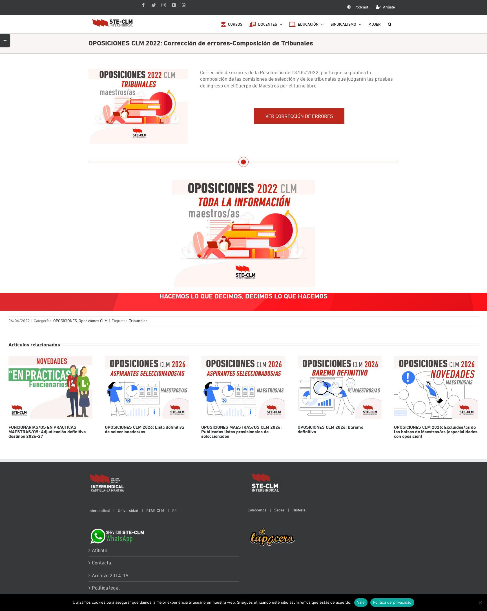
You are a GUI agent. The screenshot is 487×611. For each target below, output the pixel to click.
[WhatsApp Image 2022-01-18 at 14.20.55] (243, 183)
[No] (480, 602)
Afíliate (99, 550)
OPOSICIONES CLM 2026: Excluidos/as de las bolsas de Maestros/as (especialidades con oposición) (436, 388)
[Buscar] (389, 24)
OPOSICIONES (65, 320)
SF (174, 510)
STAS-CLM (155, 510)
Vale (361, 602)
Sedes (279, 509)
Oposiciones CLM (93, 320)
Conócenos (257, 509)
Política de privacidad (392, 602)
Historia (299, 509)
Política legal (106, 588)
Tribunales (138, 320)
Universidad (128, 510)
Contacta (101, 563)
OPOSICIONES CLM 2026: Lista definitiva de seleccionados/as (147, 388)
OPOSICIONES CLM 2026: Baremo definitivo (339, 388)
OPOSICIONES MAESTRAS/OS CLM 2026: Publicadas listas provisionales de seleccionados (243, 388)
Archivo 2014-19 (110, 575)
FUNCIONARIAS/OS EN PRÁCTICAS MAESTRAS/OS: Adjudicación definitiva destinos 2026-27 (50, 388)
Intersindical (99, 510)
